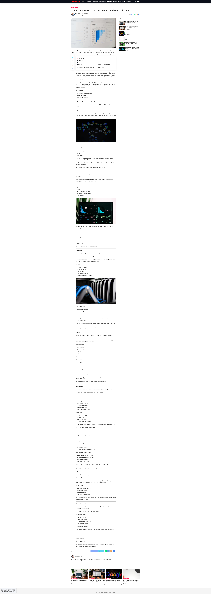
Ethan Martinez (78, 13)
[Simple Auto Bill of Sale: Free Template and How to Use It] (122, 44)
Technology (74, 7)
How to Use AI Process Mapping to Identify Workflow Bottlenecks (97, 582)
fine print (5, 590)
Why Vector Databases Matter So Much (86, 67)
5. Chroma (80, 64)
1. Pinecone (80, 60)
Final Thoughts (101, 67)
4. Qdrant (99, 62)
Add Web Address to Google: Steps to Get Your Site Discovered (113, 582)
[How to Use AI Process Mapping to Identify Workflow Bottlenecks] (122, 28)
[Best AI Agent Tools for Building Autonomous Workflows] (122, 23)
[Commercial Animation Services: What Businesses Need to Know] (122, 39)
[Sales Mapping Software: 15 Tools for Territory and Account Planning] (122, 49)
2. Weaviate (100, 60)
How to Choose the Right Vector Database (104, 65)
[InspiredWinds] (78, 2)
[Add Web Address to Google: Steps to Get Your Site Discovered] (122, 33)
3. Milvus (79, 62)
